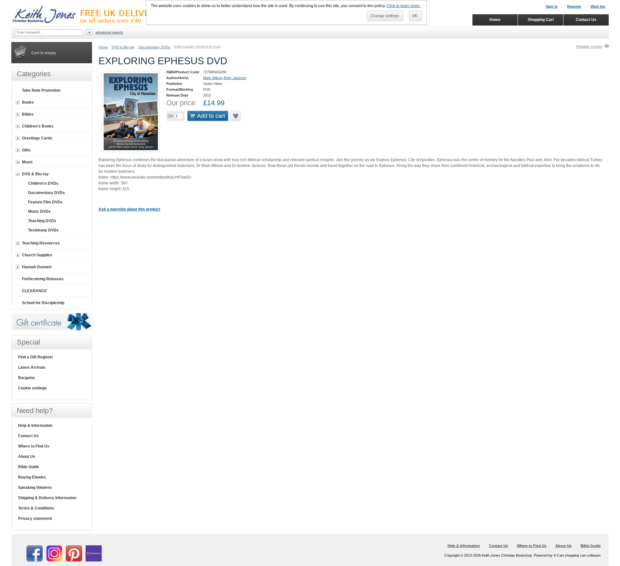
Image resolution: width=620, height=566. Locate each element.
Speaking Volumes (35, 487)
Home (103, 47)
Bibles (28, 114)
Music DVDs (39, 211)
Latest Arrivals (32, 367)
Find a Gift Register (35, 357)
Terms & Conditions (36, 508)
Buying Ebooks (32, 477)
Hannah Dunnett (37, 267)
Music (27, 162)
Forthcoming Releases (43, 279)
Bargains (26, 378)
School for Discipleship (43, 303)
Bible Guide (28, 467)
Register (574, 6)
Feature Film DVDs (45, 202)
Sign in (552, 6)
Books (28, 102)
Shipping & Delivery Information (47, 498)
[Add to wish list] (236, 115)
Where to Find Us (33, 446)
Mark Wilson (212, 78)
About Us (26, 456)
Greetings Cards (37, 138)
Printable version (589, 46)
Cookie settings (32, 388)
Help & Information (35, 425)
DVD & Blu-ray (123, 47)
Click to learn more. (403, 6)
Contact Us (28, 436)
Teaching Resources (41, 243)
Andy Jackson (234, 78)
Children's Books (38, 126)
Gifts (26, 150)
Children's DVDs (43, 183)
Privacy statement (35, 518)
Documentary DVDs (154, 47)
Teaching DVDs (42, 221)
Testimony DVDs (43, 230)
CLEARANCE (34, 291)
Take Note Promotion (41, 90)
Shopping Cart (541, 19)
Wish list (598, 6)
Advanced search (109, 32)
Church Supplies (37, 255)
